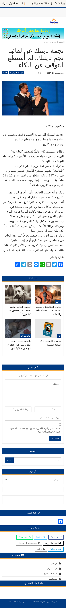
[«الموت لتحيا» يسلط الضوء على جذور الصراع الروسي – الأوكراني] (18, 328)
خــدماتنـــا (53, 579)
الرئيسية (53, 563)
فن (22, 72)
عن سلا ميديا (52, 568)
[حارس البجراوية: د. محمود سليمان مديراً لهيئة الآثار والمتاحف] (48, 294)
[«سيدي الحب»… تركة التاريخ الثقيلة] (48, 328)
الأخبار (58, 302)
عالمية (5, 72)
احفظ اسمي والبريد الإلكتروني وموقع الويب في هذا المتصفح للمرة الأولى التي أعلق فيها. (35, 430)
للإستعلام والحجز (50, 573)
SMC (11, 601)
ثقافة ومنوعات (14, 72)
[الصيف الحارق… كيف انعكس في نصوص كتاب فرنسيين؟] (18, 294)
